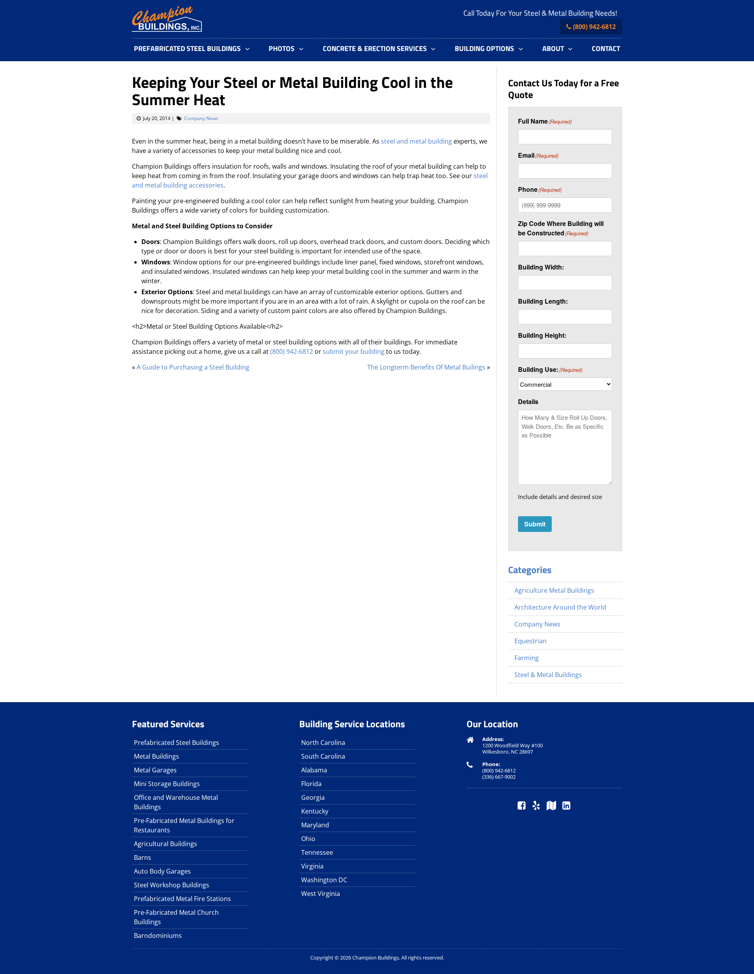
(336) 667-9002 (499, 776)
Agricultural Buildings (165, 843)
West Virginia (320, 893)
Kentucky (314, 811)
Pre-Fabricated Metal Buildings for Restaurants (184, 825)
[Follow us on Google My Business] (551, 806)
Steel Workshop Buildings (171, 885)
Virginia (312, 866)
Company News (201, 118)
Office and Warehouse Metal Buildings (176, 802)
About (553, 48)
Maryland (315, 825)
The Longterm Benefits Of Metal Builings (426, 367)
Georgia (313, 797)
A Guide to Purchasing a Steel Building (193, 367)
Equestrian (530, 641)
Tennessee (317, 852)
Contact (606, 48)
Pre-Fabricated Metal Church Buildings (176, 917)
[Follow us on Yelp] (536, 806)
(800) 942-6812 (594, 26)
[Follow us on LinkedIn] (566, 806)
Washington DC (324, 880)
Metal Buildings (156, 756)
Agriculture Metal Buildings (554, 590)
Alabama (314, 770)
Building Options (484, 48)
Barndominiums (158, 935)
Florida (311, 783)
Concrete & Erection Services (375, 48)
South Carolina (323, 756)
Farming (526, 658)
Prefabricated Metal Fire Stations (182, 898)
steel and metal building (416, 141)
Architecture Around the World (560, 607)
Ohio (308, 838)
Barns (142, 857)
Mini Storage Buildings (167, 783)
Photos (282, 48)
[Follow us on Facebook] (522, 806)
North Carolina (323, 742)
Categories (529, 570)
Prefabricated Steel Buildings (187, 48)
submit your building (353, 351)
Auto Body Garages (162, 871)
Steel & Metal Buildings (548, 674)
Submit (534, 523)
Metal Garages (155, 770)
